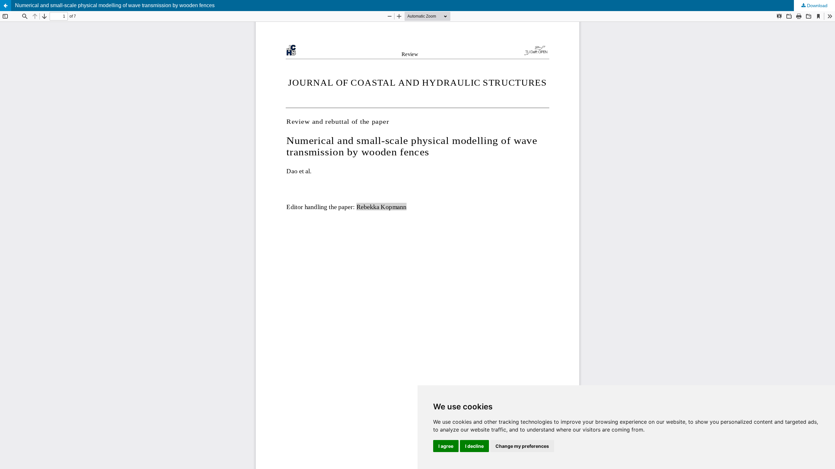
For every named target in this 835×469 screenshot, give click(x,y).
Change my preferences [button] (522, 446)
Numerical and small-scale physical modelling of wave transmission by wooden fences (115, 5)
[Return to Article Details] (5, 5)
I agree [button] (445, 446)
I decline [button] (474, 446)
